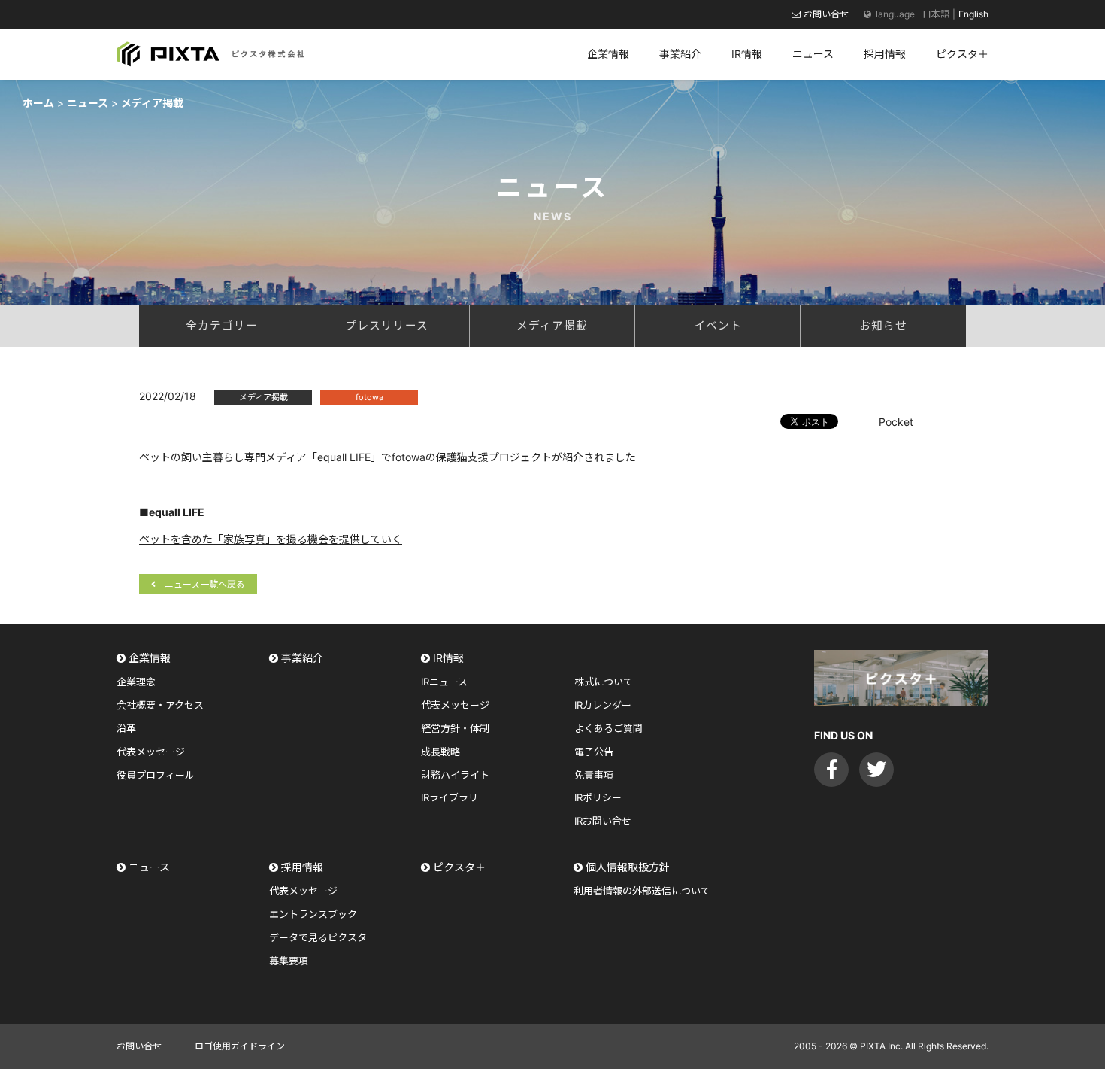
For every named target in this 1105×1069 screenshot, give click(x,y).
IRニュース (444, 682)
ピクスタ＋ (459, 867)
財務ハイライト (455, 775)
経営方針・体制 (455, 728)
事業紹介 (302, 657)
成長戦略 (440, 752)
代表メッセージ (151, 752)
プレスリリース (386, 326)
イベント (718, 326)
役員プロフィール (156, 775)
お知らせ (883, 326)
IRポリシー (598, 797)
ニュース (149, 867)
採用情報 (302, 867)
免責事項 (593, 775)
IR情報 (448, 657)
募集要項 (288, 961)
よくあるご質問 (608, 728)
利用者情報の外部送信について (642, 891)
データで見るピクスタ (318, 937)
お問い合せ (826, 14)
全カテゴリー (222, 326)
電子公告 (593, 752)
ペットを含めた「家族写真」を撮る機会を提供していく (270, 539)
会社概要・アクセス (160, 705)
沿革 (126, 728)
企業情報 (150, 657)
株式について (603, 682)
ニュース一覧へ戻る (205, 584)
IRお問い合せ (602, 821)
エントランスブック (313, 914)
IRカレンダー (602, 705)
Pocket (896, 421)
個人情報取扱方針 (628, 867)
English (973, 14)
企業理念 (136, 682)
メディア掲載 (552, 326)
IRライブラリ (449, 797)
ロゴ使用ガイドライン (240, 1046)
